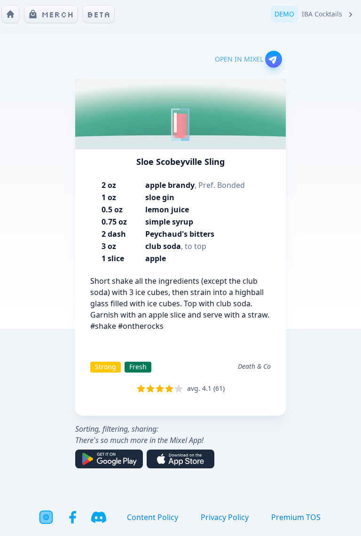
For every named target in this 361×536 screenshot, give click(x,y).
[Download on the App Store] (180, 459)
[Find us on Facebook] (72, 517)
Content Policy (152, 517)
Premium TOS (296, 517)
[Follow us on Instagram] (46, 517)
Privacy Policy (225, 517)
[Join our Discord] (98, 517)
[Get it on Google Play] (109, 459)
